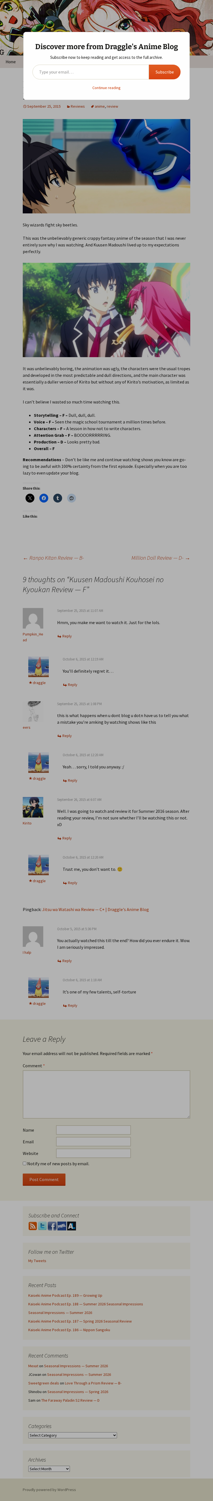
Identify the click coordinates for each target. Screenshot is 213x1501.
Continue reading (106, 87)
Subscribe (165, 72)
